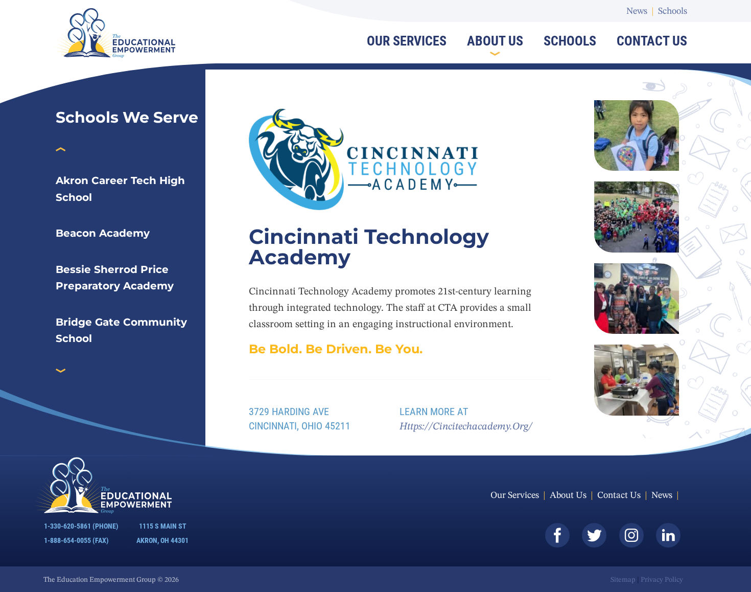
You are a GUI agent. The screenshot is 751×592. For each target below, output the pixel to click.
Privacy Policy (662, 579)
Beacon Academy (103, 233)
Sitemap (623, 579)
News (636, 11)
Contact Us (652, 41)
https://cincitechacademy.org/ (466, 427)
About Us (495, 41)
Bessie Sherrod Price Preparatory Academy (115, 277)
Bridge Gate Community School (121, 330)
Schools (672, 11)
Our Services (407, 41)
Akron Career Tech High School (120, 188)
